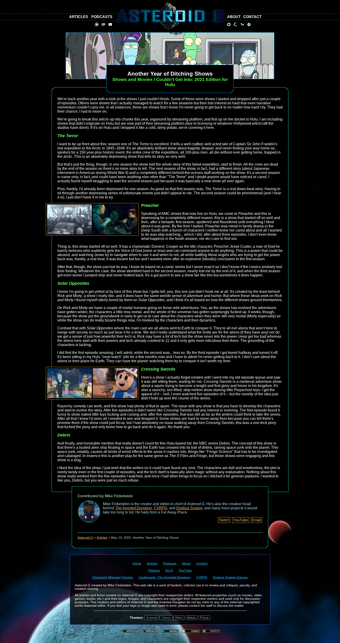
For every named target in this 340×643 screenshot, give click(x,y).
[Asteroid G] (170, 16)
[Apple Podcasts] (190, 631)
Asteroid (151, 617)
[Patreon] (97, 24)
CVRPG (160, 508)
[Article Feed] (129, 631)
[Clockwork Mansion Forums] (229, 24)
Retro (178, 617)
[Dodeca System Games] (249, 24)
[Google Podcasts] (170, 631)
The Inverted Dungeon (133, 508)
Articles (102, 537)
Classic (166, 617)
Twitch (224, 520)
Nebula (191, 617)
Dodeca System (189, 508)
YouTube (240, 520)
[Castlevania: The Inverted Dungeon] (235, 24)
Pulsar (204, 617)
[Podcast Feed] (149, 631)
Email (256, 520)
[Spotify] (211, 631)
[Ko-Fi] (103, 24)
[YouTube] (110, 24)
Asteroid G (85, 537)
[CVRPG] (242, 24)
